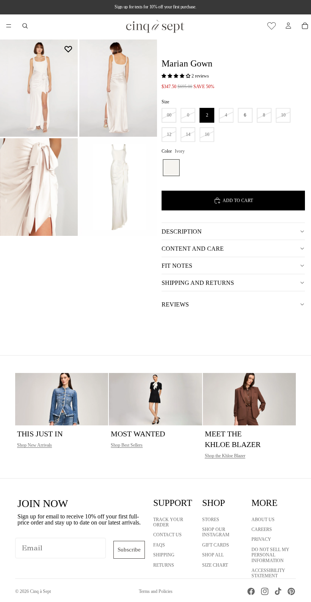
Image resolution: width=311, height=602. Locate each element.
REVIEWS (175, 304)
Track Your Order (168, 522)
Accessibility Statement (268, 573)
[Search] (25, 25)
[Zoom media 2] (118, 88)
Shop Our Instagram (215, 532)
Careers (261, 529)
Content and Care (193, 248)
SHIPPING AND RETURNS (198, 283)
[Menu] (8, 26)
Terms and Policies (156, 591)
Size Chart (215, 564)
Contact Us (167, 534)
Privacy (261, 539)
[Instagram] (264, 591)
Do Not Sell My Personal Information (270, 555)
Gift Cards (215, 544)
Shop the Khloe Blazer (225, 455)
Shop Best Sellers (127, 445)
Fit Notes (177, 265)
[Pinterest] (291, 591)
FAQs (159, 544)
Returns (163, 564)
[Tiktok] (278, 591)
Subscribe (129, 550)
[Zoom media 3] (39, 186)
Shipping (163, 555)
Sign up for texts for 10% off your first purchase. (155, 6)
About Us (263, 519)
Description (182, 231)
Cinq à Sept (40, 591)
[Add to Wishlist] (68, 49)
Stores (210, 519)
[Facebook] (251, 591)
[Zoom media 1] (39, 88)
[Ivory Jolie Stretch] (171, 168)
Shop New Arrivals (34, 445)
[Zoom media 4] (118, 186)
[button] (177, 76)
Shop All (213, 555)
